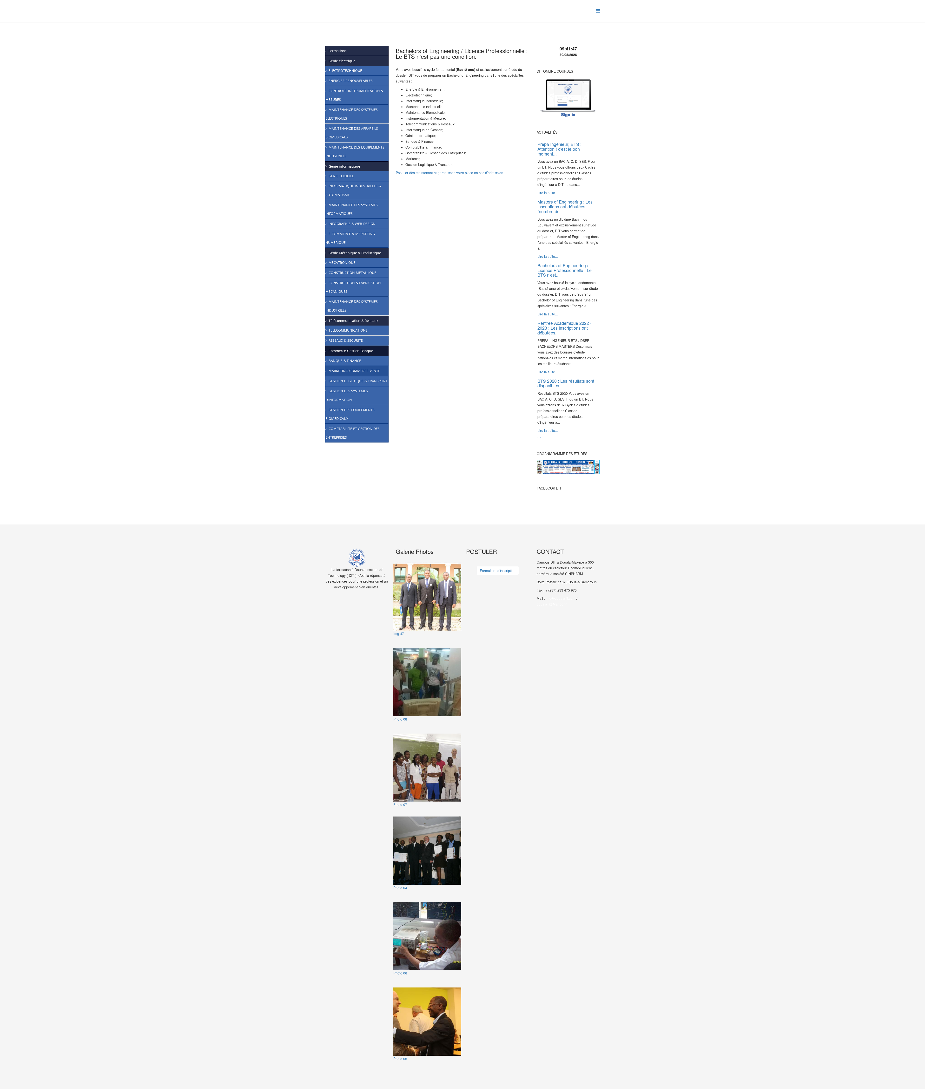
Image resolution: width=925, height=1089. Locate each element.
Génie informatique (344, 166)
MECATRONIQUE (342, 262)
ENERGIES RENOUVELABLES (351, 80)
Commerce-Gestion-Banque (351, 350)
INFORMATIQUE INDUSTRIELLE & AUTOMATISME (353, 190)
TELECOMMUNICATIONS (348, 330)
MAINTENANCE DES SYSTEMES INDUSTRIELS (351, 306)
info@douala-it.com (560, 598)
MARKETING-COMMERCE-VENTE (354, 370)
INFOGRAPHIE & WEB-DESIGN (352, 223)
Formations (338, 50)
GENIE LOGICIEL (341, 176)
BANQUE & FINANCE (345, 360)
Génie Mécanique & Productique (355, 253)
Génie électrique (342, 61)
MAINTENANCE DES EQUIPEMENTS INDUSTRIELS (354, 151)
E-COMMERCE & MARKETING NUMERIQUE (350, 238)
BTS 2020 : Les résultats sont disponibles (565, 383)
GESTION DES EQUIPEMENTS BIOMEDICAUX (350, 414)
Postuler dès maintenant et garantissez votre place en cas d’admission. (450, 172)
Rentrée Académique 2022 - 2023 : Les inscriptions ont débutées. (564, 328)
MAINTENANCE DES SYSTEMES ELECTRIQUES (351, 114)
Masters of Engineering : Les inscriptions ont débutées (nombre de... (565, 206)
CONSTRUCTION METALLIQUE (352, 272)
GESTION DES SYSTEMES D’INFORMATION (346, 395)
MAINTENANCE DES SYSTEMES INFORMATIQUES (351, 209)
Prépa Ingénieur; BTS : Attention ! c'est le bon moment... (559, 149)
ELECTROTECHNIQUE (345, 70)
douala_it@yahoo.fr (552, 604)
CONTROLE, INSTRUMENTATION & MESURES (354, 95)
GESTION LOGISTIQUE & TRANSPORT (358, 381)
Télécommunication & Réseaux (353, 320)
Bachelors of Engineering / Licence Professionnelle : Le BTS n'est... (564, 270)
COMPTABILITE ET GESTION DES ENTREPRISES (352, 433)
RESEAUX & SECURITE (346, 340)
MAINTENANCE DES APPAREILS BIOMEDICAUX (351, 132)
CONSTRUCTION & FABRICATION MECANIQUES (353, 287)
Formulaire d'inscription (497, 570)
